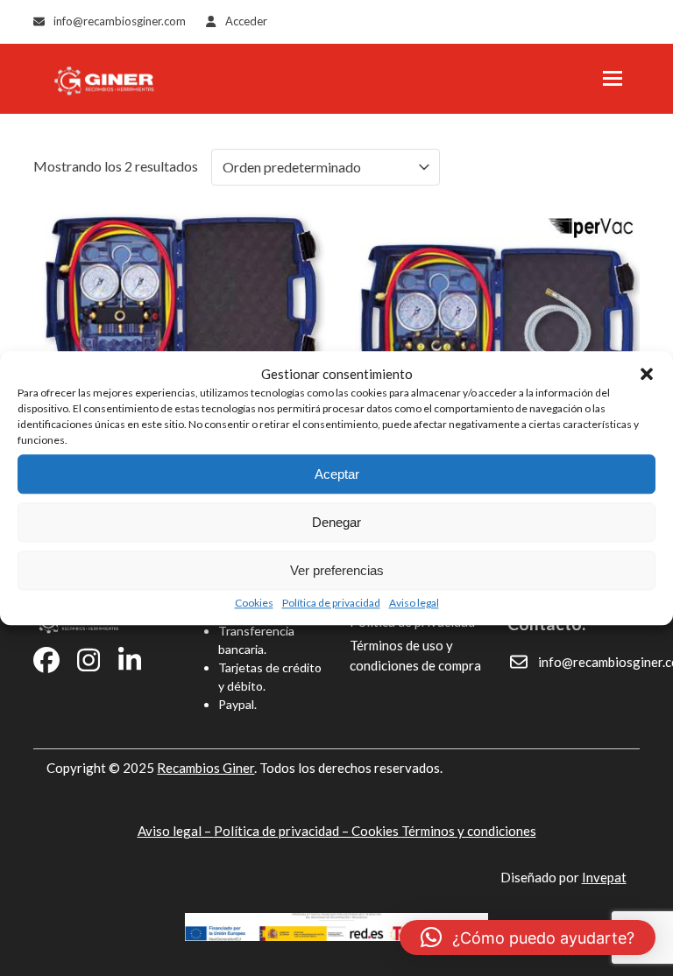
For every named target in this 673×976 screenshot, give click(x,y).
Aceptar (337, 474)
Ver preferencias (337, 570)
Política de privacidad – (282, 831)
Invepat (604, 877)
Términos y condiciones (468, 831)
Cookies (254, 602)
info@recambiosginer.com (119, 21)
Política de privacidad (331, 602)
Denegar (336, 522)
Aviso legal (414, 602)
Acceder (246, 21)
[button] (646, 374)
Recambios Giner (205, 768)
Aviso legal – (176, 831)
